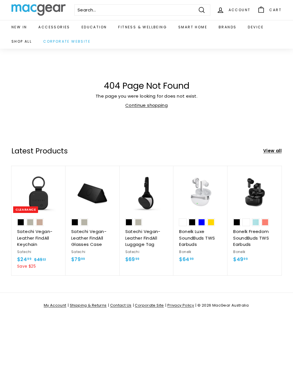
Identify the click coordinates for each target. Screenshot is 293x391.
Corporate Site (149, 305)
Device (256, 27)
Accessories (54, 27)
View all (272, 151)
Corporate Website (66, 41)
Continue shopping (146, 105)
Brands (227, 27)
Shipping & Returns (88, 305)
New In (19, 27)
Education (94, 27)
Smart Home (192, 27)
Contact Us (121, 305)
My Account (55, 305)
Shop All (21, 41)
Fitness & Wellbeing (142, 27)
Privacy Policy (180, 305)
